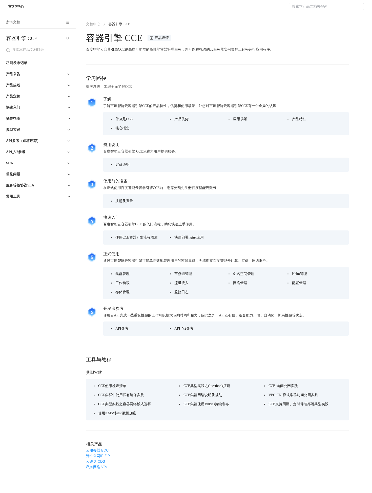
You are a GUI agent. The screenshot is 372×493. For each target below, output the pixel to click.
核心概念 (122, 128)
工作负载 (122, 283)
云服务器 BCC (97, 450)
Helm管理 (299, 274)
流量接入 (181, 283)
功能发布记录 (16, 63)
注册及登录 (124, 201)
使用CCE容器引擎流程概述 (136, 237)
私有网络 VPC (97, 467)
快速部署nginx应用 (189, 237)
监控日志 (181, 292)
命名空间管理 (243, 274)
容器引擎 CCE (21, 38)
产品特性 (299, 119)
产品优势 (181, 119)
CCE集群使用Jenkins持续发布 (206, 404)
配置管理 (299, 283)
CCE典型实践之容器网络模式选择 (124, 404)
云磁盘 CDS (95, 461)
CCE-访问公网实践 (283, 386)
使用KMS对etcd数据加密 (117, 413)
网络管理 (240, 283)
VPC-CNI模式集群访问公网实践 (293, 395)
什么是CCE (124, 119)
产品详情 (162, 38)
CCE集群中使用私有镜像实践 (121, 395)
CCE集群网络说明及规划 (202, 395)
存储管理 (122, 292)
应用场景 (240, 119)
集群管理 (122, 274)
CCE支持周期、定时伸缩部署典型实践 (298, 404)
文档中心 (16, 6)
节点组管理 (183, 274)
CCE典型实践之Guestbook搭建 (206, 386)
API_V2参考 (183, 328)
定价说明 (122, 164)
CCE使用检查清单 (112, 386)
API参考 (121, 328)
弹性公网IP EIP (98, 456)
